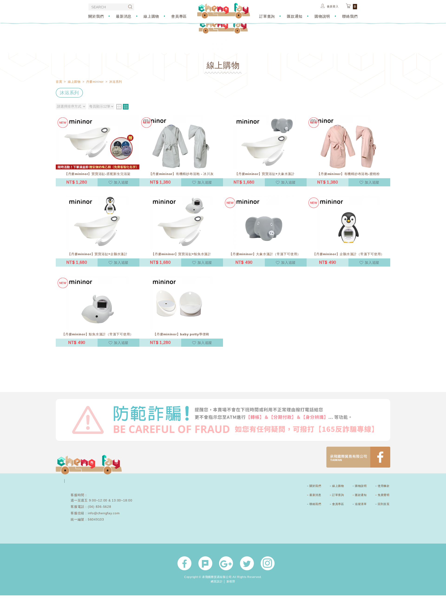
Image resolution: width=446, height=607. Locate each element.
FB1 (358, 457)
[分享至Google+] (226, 563)
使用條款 (383, 486)
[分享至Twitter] (247, 563)
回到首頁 (383, 504)
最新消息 (123, 16)
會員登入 (333, 6)
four (125, 106)
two (119, 106)
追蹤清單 (361, 504)
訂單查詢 (267, 16)
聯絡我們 (350, 16)
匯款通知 (294, 16)
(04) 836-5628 (99, 506)
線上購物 (151, 16)
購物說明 (322, 16)
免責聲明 (383, 495)
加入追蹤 (121, 182)
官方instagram (268, 563)
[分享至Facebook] (184, 563)
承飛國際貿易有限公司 (223, 11)
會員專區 (179, 16)
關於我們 (96, 16)
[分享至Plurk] (205, 563)
